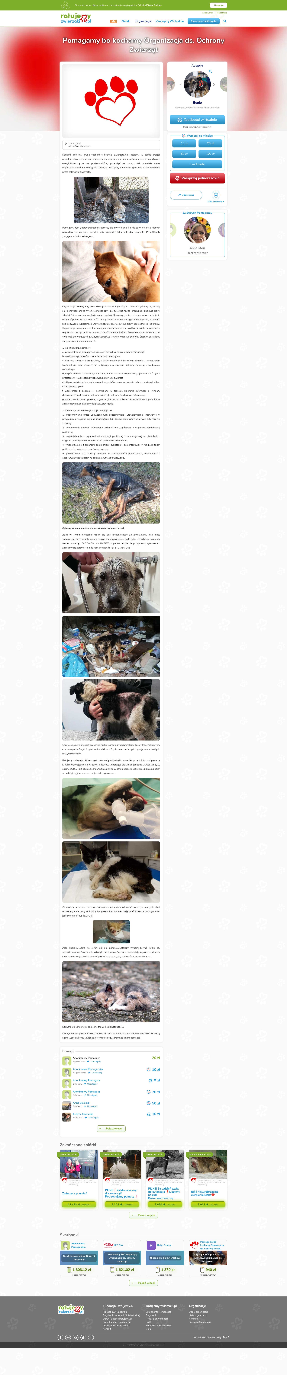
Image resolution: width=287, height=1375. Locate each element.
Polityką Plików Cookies (149, 5)
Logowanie (207, 12)
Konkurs (193, 1318)
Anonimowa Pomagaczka (88, 1069)
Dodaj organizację (198, 1312)
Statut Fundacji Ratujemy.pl (117, 1318)
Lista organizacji (197, 1315)
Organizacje (143, 21)
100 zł (210, 154)
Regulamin (151, 1315)
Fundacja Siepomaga (200, 1322)
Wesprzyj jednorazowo (200, 178)
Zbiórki (125, 21)
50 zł (184, 154)
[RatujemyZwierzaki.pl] (76, 17)
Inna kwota (197, 164)
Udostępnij (95, 1061)
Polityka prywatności (157, 1318)
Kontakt (107, 1329)
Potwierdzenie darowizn (158, 1325)
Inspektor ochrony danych (116, 1325)
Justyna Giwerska (83, 1114)
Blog (148, 1329)
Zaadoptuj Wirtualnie (170, 21)
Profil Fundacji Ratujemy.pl (117, 1322)
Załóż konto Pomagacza (158, 1312)
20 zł (210, 143)
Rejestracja (222, 12)
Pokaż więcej (114, 1128)
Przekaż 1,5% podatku (115, 1312)
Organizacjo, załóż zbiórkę (203, 21)
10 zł (184, 143)
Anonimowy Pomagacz (86, 1080)
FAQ (148, 1322)
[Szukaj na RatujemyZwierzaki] (225, 21)
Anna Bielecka (81, 1103)
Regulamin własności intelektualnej (121, 1315)
